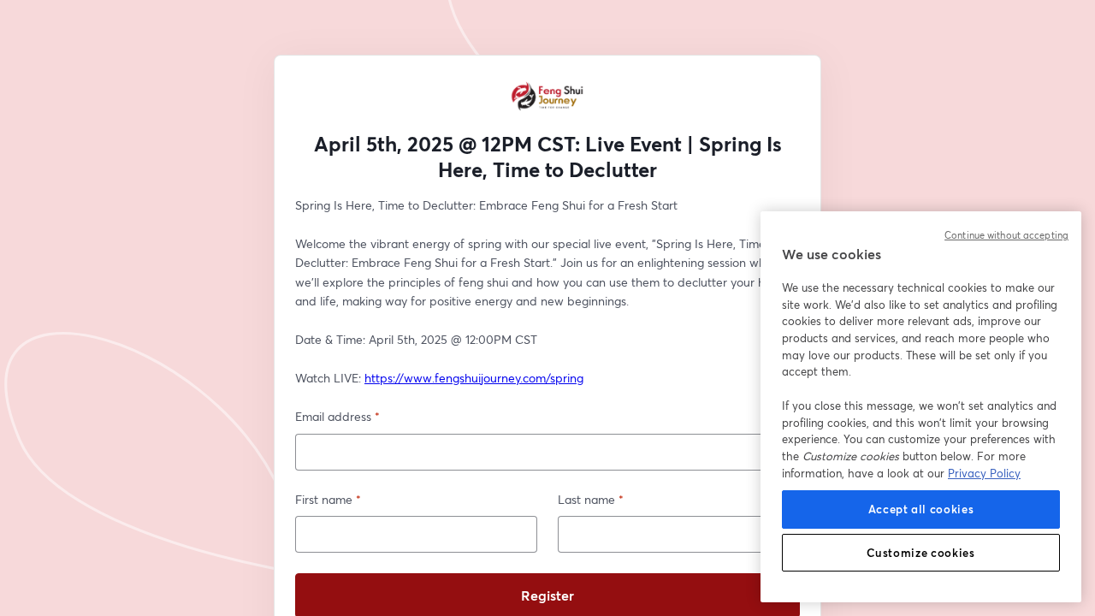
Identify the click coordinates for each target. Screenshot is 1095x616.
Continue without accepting (1006, 235)
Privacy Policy (984, 473)
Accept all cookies (921, 509)
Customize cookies (920, 552)
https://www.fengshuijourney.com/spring (473, 378)
